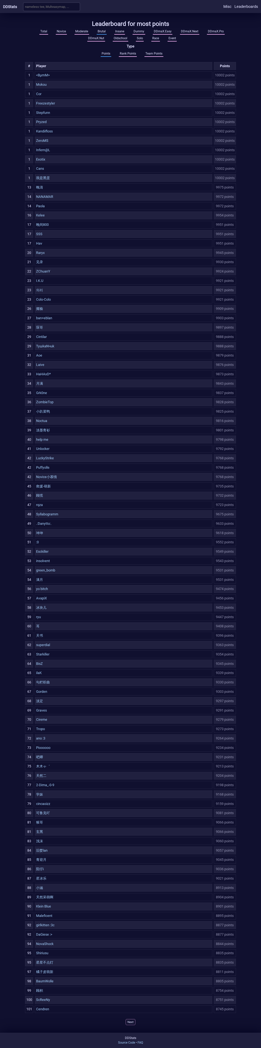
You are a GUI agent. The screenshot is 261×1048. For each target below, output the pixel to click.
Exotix (40, 159)
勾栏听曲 (43, 682)
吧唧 (39, 757)
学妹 (39, 794)
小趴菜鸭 (43, 411)
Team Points (153, 53)
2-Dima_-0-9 (45, 785)
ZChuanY (43, 271)
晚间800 (42, 225)
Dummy (139, 31)
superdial (43, 645)
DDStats (10, 6)
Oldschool (120, 38)
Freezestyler (45, 103)
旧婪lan (42, 850)
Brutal (102, 31)
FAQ (140, 1042)
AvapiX (41, 598)
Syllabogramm (47, 514)
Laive (40, 365)
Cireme (41, 719)
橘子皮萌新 (44, 972)
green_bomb (45, 570)
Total (43, 31)
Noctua (41, 421)
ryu (38, 617)
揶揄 (39, 309)
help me (42, 439)
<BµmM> (43, 75)
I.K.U (39, 281)
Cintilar (41, 337)
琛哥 (39, 327)
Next (130, 1022)
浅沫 (39, 841)
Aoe (39, 355)
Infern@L (43, 150)
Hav (39, 243)
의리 (39, 290)
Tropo (40, 729)
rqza (39, 505)
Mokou (41, 84)
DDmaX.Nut (96, 38)
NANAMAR (44, 197)
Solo (140, 38)
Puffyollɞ (42, 467)
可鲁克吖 (43, 813)
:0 (37, 542)
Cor (38, 94)
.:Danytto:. (44, 524)
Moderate (81, 31)
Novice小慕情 (46, 477)
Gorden (41, 692)
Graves (41, 710)
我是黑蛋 (43, 178)
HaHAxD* (43, 374)
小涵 (39, 888)
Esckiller (42, 551)
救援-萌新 (43, 486)
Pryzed (41, 122)
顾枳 (39, 990)
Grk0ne (41, 393)
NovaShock (44, 944)
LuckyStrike (45, 458)
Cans (40, 169)
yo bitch (42, 589)
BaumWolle (44, 981)
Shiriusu (42, 953)
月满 (39, 383)
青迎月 (41, 860)
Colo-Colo (43, 299)
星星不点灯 (44, 962)
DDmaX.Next (189, 31)
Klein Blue (43, 906)
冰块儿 (41, 608)
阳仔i (40, 869)
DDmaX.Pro (216, 31)
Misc (227, 6)
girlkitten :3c (45, 925)
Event (172, 38)
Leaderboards (246, 6)
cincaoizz (43, 804)
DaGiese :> (44, 934)
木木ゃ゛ (43, 766)
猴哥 (39, 822)
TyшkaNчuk (45, 346)
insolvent (43, 561)
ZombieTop (44, 402)
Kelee (40, 215)
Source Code (126, 1042)
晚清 (39, 187)
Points (106, 53)
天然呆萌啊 (44, 897)
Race (155, 38)
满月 (39, 580)
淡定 (39, 701)
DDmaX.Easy (163, 31)
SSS (39, 234)
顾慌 (39, 495)
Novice (61, 31)
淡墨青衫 (43, 430)
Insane (119, 31)
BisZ (39, 664)
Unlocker (42, 449)
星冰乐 (41, 878)
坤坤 (39, 533)
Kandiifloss (44, 131)
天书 (39, 635)
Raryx (40, 253)
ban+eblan (44, 318)
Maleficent (44, 916)
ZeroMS (42, 141)
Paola (40, 206)
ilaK (39, 673)
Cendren (42, 1009)
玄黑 (39, 832)
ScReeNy (43, 1000)
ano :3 (40, 738)
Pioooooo (43, 748)
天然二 (41, 776)
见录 (39, 262)
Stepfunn (43, 113)
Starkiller (42, 654)
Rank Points (128, 53)
